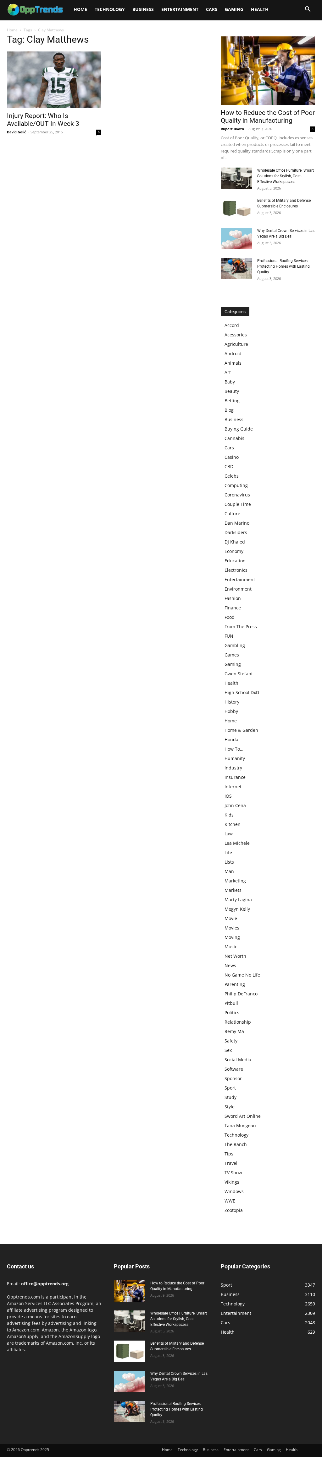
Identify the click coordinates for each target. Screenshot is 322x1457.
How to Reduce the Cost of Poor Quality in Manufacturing (268, 116)
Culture (232, 514)
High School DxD (242, 692)
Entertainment (179, 9)
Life (228, 852)
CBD (229, 466)
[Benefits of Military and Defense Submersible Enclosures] (236, 208)
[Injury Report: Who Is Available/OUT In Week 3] (54, 79)
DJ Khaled (235, 542)
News (230, 965)
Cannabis (234, 438)
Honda (231, 739)
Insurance (235, 777)
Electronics (236, 570)
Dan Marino (237, 523)
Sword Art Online (243, 1116)
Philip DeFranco (241, 994)
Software (234, 1069)
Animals (233, 363)
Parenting (235, 984)
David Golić (16, 132)
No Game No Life (242, 975)
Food (230, 617)
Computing (236, 485)
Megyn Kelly (237, 909)
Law (229, 834)
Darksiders (236, 532)
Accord (232, 325)
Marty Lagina (238, 900)
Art (228, 372)
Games (232, 655)
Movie (231, 918)
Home (80, 9)
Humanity (235, 758)
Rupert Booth (232, 128)
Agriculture (236, 344)
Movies (232, 928)
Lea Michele (237, 843)
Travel (231, 1163)
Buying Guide (239, 429)
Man (229, 871)
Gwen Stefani (239, 674)
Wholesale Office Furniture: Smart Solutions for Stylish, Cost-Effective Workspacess (285, 176)
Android (233, 353)
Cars (211, 9)
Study (230, 1097)
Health (260, 9)
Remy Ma (234, 1031)
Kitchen (233, 824)
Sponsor (233, 1078)
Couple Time (238, 504)
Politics (232, 1012)
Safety (231, 1041)
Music (231, 947)
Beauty (232, 391)
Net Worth (235, 956)
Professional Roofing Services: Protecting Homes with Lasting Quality (283, 266)
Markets (233, 890)
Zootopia (234, 1210)
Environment (238, 589)
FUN (229, 636)
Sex (228, 1050)
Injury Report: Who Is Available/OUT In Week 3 (43, 119)
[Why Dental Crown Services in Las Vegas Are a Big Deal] (236, 238)
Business (143, 9)
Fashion (233, 598)
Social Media (238, 1060)
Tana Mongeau (240, 1125)
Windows (234, 1191)
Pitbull (231, 1003)
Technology (110, 9)
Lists (229, 862)
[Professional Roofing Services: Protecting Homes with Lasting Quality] (236, 269)
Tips (229, 1154)
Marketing (235, 881)
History (232, 702)
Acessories (236, 335)
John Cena (235, 805)
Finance (233, 608)
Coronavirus (237, 495)
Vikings (232, 1182)
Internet (233, 787)
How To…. (235, 749)
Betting (232, 401)
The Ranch (236, 1144)
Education (235, 561)
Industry (233, 768)
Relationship (238, 1022)
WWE (230, 1201)
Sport (230, 1088)
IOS (228, 796)
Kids (229, 815)
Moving (232, 937)
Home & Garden (241, 730)
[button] (307, 10)
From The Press (241, 626)
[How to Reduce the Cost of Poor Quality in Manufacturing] (268, 70)
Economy (234, 551)
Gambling (235, 645)
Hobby (231, 711)
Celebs (232, 476)
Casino (232, 457)
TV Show (233, 1173)
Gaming (234, 9)
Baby (230, 382)
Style (230, 1107)
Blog (229, 410)
